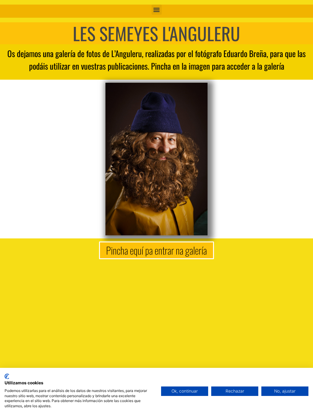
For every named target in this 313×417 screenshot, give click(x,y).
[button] (157, 10)
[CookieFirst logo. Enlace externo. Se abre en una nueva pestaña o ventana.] (7, 376)
